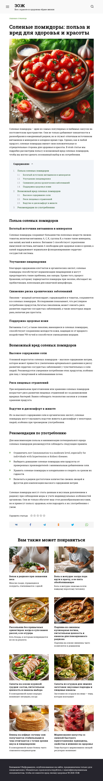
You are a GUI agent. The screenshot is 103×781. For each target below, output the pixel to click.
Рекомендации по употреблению (36, 207)
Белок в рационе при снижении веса (28, 578)
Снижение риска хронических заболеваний (46, 183)
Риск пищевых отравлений (37, 199)
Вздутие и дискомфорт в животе (40, 203)
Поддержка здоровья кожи (37, 186)
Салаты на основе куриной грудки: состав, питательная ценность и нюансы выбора (26, 686)
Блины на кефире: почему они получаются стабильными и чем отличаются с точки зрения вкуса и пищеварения (28, 739)
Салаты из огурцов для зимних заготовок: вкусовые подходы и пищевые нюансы (73, 686)
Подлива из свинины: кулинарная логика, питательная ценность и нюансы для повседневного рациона (70, 633)
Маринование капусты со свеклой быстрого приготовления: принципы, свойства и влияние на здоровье (73, 739)
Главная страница (18, 18)
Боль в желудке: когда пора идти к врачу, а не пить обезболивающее (70, 579)
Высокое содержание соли (37, 195)
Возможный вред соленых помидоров (38, 191)
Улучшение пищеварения (37, 178)
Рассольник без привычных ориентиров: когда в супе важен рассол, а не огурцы (28, 630)
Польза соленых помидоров (33, 170)
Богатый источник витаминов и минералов (46, 175)
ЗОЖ (20, 5)
